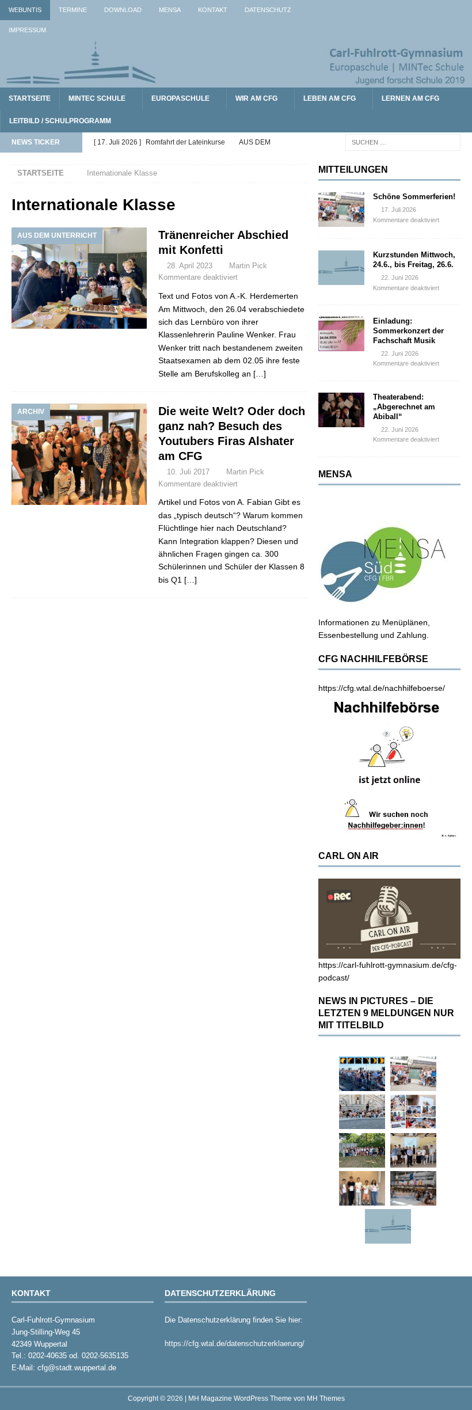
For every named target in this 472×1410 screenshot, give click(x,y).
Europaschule (180, 98)
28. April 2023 (189, 265)
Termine (73, 9)
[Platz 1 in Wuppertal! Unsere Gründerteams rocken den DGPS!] (362, 1188)
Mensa (170, 9)
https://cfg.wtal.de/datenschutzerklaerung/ (234, 1343)
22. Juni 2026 (399, 277)
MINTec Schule (96, 98)
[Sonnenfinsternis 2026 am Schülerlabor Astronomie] (362, 1073)
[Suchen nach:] (402, 142)
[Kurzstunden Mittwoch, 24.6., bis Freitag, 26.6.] (341, 267)
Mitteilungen (353, 169)
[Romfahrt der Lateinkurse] (362, 1111)
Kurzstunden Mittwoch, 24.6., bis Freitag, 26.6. (414, 259)
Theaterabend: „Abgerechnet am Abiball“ (404, 407)
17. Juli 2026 (398, 209)
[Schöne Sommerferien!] (341, 209)
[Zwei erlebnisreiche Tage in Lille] (362, 1150)
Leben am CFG (329, 98)
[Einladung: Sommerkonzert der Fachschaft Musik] (341, 334)
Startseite (30, 98)
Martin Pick (248, 265)
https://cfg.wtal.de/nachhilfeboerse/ (381, 688)
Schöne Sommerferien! (414, 196)
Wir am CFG (256, 98)
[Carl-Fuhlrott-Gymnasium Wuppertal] (236, 81)
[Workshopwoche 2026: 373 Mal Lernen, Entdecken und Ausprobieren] (413, 1111)
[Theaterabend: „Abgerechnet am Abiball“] (341, 410)
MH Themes (326, 1398)
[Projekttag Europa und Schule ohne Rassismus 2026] (413, 1188)
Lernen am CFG (410, 98)
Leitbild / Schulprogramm (60, 121)
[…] (259, 373)
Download (123, 9)
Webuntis (25, 9)
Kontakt (212, 9)
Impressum (27, 29)
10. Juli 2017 (188, 472)
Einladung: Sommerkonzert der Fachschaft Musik (408, 331)
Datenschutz (268, 9)
